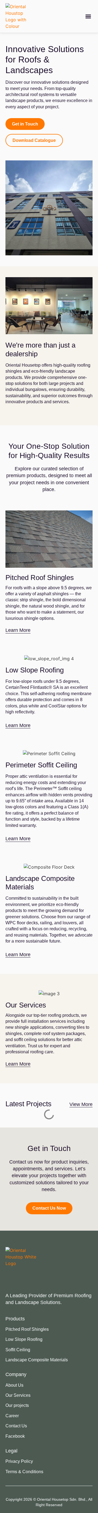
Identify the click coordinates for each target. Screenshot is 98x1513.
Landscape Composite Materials (36, 1359)
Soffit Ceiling (17, 1349)
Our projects (17, 1405)
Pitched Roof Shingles (27, 1329)
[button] (88, 16)
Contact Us (16, 1426)
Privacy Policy (19, 1461)
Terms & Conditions (24, 1471)
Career (12, 1415)
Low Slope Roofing (23, 1339)
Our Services (17, 1395)
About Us (14, 1385)
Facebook (15, 1436)
